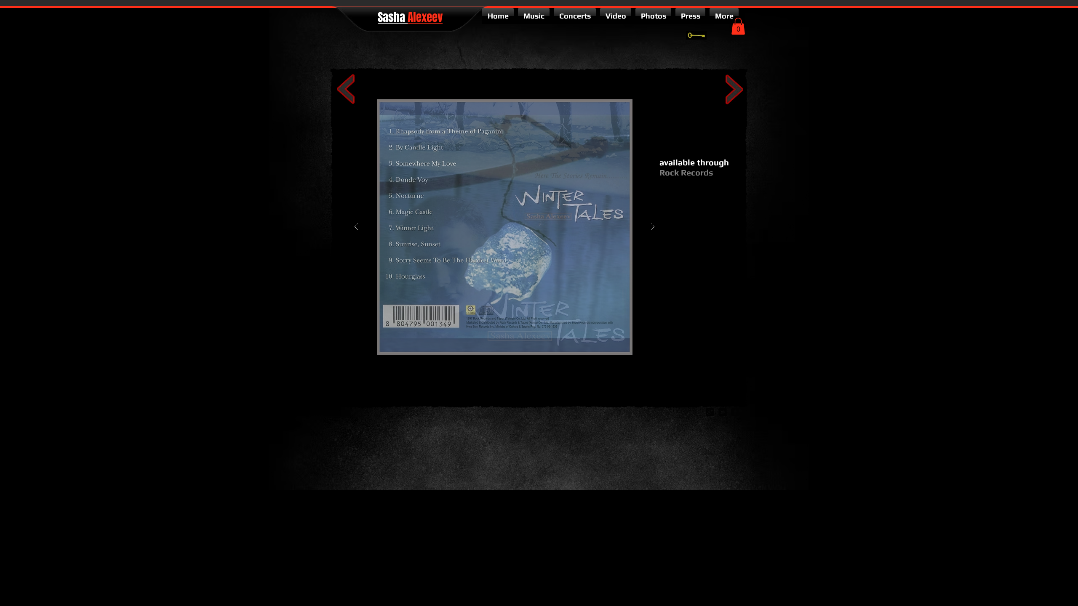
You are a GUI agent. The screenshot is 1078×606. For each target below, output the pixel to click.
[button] (738, 26)
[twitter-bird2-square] (722, 412)
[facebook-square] (735, 412)
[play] (639, 106)
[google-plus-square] (710, 412)
